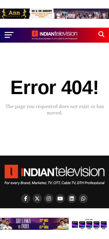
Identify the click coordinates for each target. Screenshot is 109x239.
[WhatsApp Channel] (83, 198)
